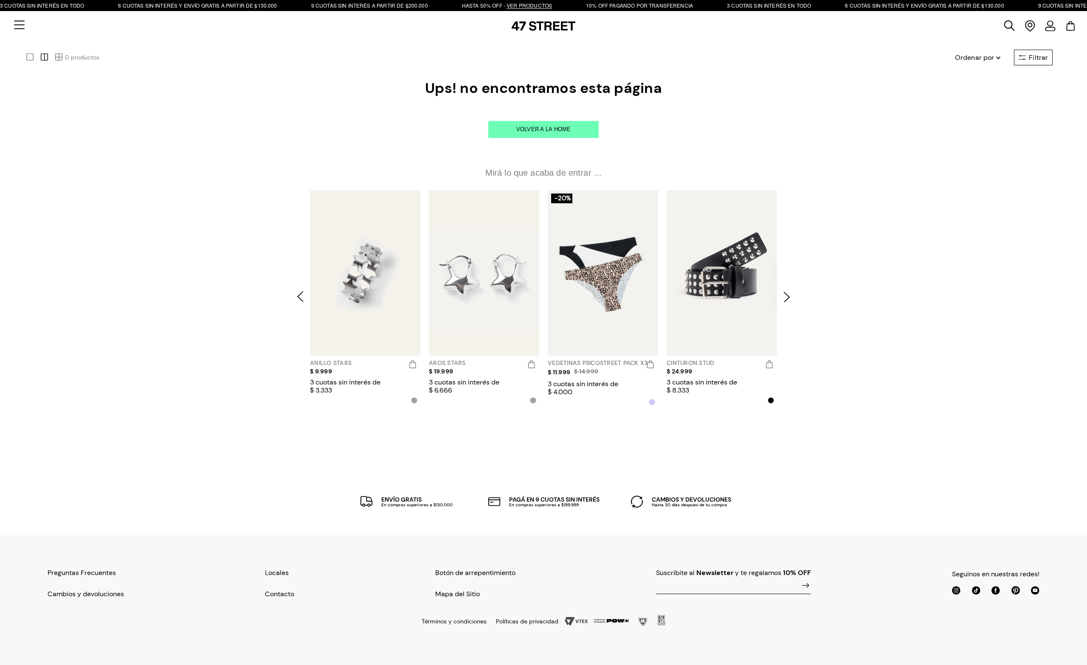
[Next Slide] (789, 297)
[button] (19, 25)
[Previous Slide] (298, 297)
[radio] (29, 52)
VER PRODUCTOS (529, 5)
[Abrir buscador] (1010, 26)
